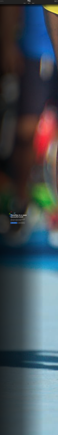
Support (33, 3)
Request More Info (21, 222)
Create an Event (14, 222)
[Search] (3, 1)
